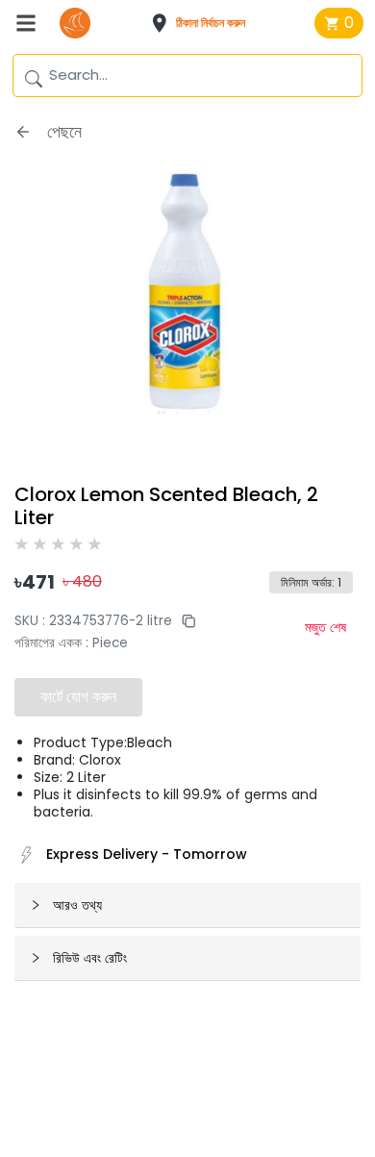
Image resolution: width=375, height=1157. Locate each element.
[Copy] (183, 621)
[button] (204, 23)
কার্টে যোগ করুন (78, 697)
